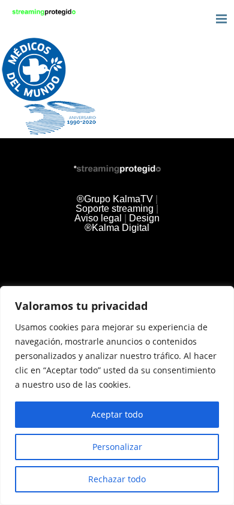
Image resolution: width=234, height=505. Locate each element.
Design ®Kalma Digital (122, 223)
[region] (117, 395)
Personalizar (117, 446)
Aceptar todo (117, 414)
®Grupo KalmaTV (115, 199)
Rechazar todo (117, 479)
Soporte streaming (115, 208)
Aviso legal (98, 218)
